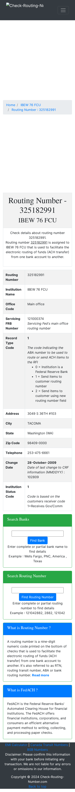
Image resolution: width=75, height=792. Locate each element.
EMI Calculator (16, 745)
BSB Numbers (37, 750)
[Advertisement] (37, 62)
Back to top (37, 786)
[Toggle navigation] (63, 10)
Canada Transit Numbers (49, 745)
